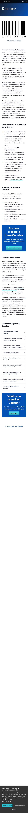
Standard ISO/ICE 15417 (16, 179)
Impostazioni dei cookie (20, 805)
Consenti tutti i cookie (7, 805)
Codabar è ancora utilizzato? (11, 352)
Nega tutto (14, 809)
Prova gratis (14, 413)
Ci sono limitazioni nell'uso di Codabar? (11, 387)
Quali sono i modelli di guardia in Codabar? (12, 359)
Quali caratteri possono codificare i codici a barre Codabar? (13, 339)
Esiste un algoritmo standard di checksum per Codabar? (12, 373)
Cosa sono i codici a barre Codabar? (10, 332)
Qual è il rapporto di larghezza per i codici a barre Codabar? (13, 380)
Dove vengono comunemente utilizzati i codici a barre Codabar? (12, 346)
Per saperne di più (6, 801)
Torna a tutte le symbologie (15, 426)
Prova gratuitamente (14, 248)
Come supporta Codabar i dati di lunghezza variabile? (12, 366)
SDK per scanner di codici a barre (16, 297)
